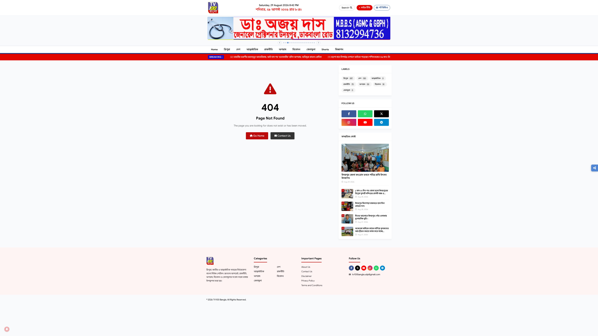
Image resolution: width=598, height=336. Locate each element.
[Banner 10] (302, 42)
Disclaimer (306, 276)
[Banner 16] (314, 42)
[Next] (318, 43)
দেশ (238, 49)
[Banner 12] (306, 42)
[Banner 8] (298, 42)
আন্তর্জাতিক (252, 49)
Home (214, 49)
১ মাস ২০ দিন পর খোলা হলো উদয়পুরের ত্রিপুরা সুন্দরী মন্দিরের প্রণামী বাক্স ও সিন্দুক (371, 193)
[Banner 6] (293, 42)
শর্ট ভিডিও (383, 7)
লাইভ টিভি (365, 7)
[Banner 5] (291, 42)
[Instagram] (349, 122)
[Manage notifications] (6, 329)
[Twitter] (381, 113)
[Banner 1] (283, 42)
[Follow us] (594, 168)
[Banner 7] (296, 42)
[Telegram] (381, 122)
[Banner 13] (308, 42)
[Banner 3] (287, 42)
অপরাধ (282, 49)
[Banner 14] (310, 42)
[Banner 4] (290, 42)
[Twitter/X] (357, 268)
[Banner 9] (300, 42)
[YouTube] (365, 122)
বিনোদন (296, 49)
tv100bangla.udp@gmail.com (366, 274)
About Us (305, 267)
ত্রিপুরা (227, 49)
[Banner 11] (304, 42)
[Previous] (280, 43)
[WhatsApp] (365, 113)
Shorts (325, 49)
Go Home (258, 135)
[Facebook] (349, 113)
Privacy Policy (308, 280)
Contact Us (284, 135)
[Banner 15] (312, 42)
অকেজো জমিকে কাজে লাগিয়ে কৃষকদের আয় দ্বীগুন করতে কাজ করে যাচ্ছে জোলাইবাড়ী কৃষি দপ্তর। (372, 231)
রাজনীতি (268, 49)
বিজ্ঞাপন (339, 49)
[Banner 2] (285, 42)
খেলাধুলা (310, 49)
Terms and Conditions (311, 285)
